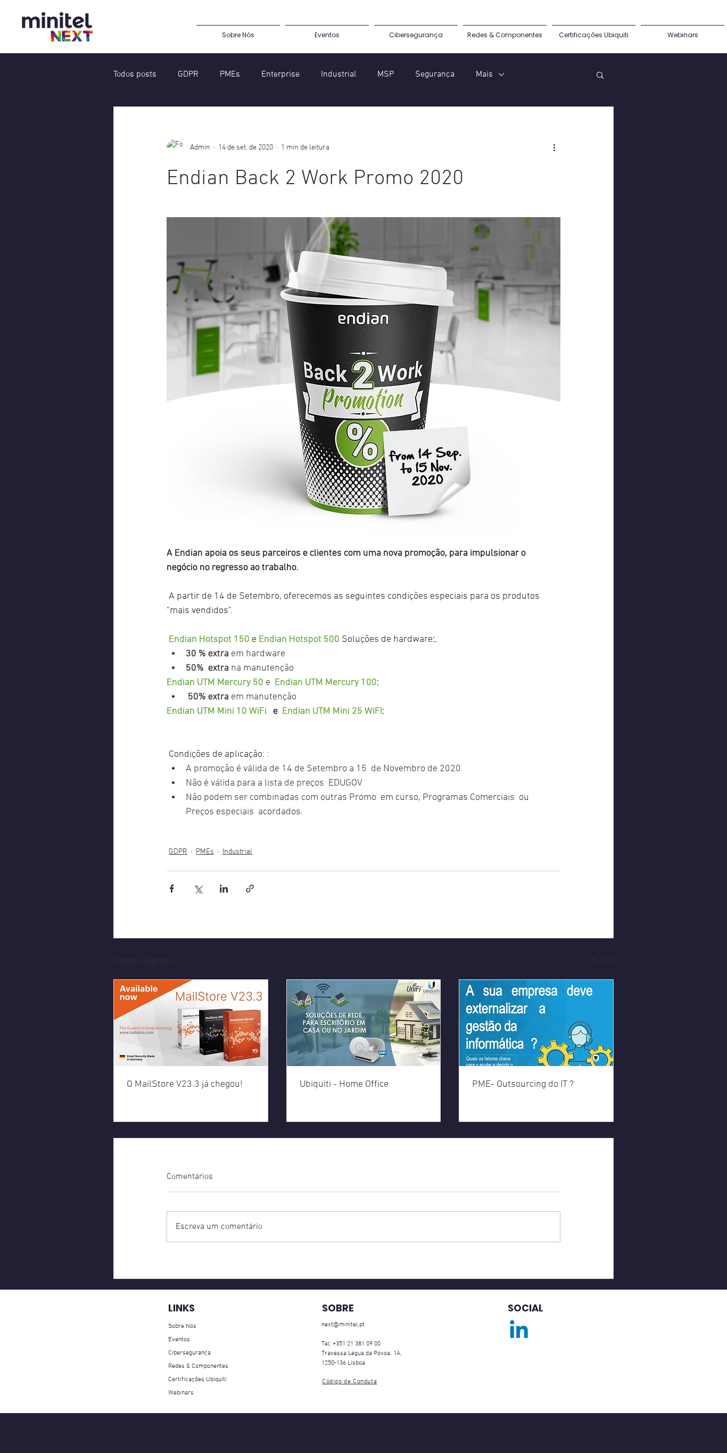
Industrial (338, 74)
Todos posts (134, 74)
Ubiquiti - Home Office (344, 1084)
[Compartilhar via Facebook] (172, 889)
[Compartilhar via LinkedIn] (224, 889)
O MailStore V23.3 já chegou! (185, 1084)
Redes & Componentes (198, 1366)
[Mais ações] (554, 147)
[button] (600, 74)
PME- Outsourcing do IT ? (523, 1084)
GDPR (188, 74)
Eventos (179, 1339)
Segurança (435, 74)
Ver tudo (601, 959)
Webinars (181, 1393)
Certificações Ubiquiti (197, 1379)
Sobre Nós (182, 1326)
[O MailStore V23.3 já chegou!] (191, 1023)
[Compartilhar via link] (250, 889)
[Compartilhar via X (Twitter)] (198, 889)
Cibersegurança (189, 1353)
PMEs (230, 74)
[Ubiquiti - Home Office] (364, 1023)
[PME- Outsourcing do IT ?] (536, 1023)
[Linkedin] (519, 1331)
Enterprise (280, 74)
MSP (385, 74)
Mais (484, 74)
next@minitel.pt (343, 1324)
